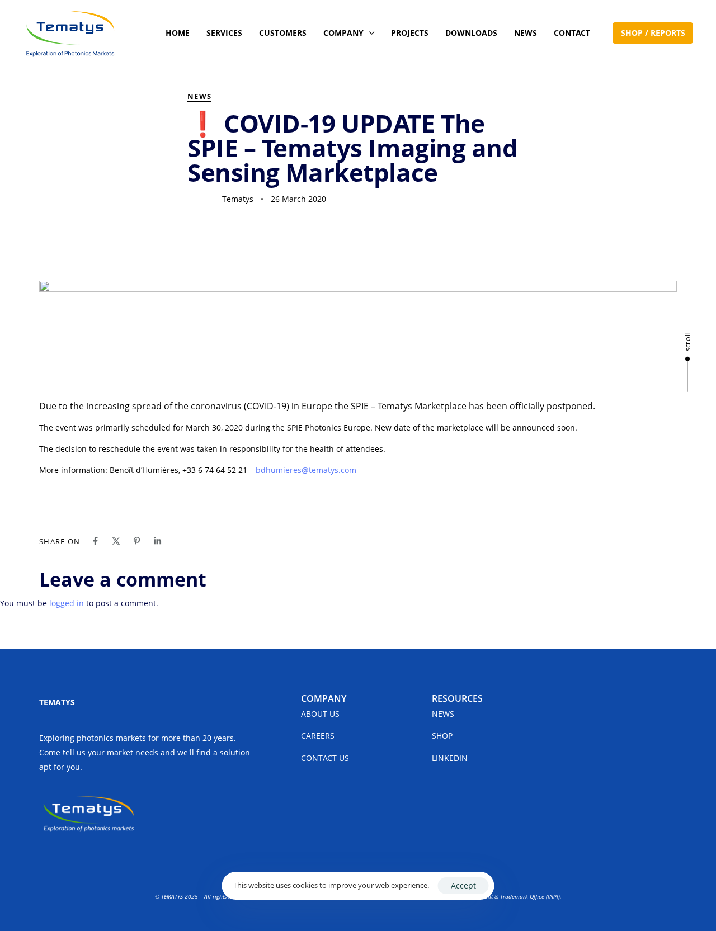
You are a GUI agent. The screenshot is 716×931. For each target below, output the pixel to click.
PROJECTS (409, 32)
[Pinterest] (137, 541)
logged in (66, 603)
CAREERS (318, 735)
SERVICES (224, 32)
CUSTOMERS (283, 32)
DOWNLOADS (471, 32)
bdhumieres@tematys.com (306, 470)
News (199, 96)
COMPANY (343, 32)
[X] (116, 541)
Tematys (237, 198)
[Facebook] (95, 541)
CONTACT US (325, 758)
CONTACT (572, 32)
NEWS (525, 32)
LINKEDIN (450, 758)
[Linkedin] (157, 541)
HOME (178, 32)
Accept (463, 885)
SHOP (442, 735)
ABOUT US (320, 713)
